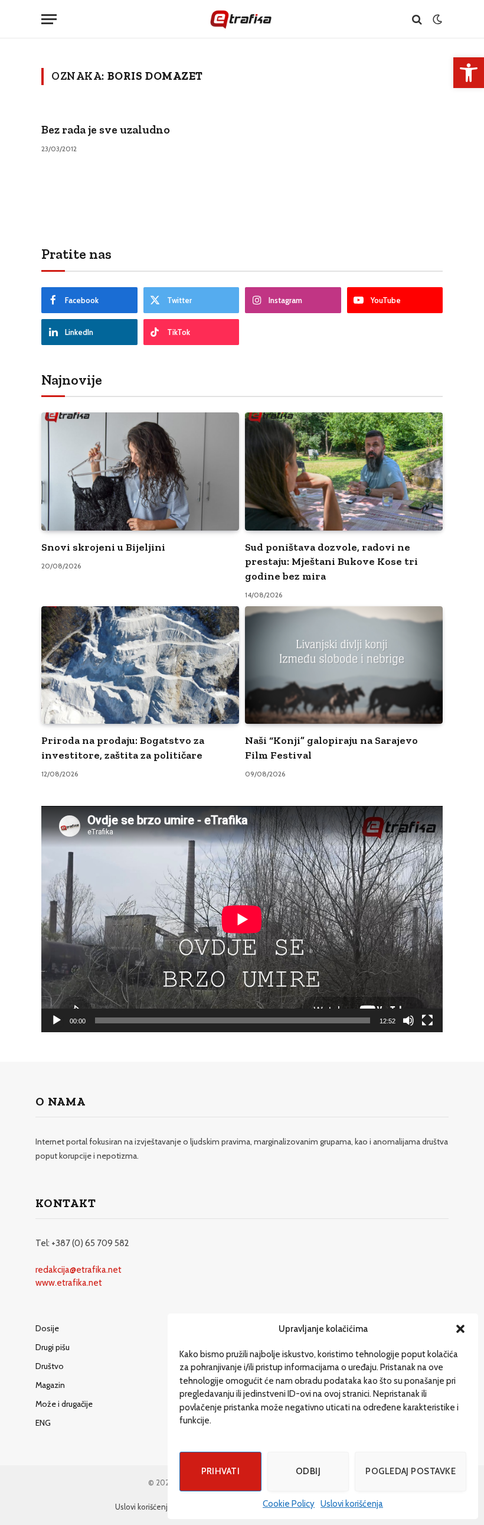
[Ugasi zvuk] (408, 1020)
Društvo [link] (49, 1366)
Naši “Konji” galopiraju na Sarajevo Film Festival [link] (331, 747)
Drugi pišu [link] (52, 1347)
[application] (242, 919)
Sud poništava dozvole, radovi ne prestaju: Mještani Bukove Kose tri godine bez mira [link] (331, 562)
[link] (468, 72)
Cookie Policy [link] (289, 1503)
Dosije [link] (47, 1328)
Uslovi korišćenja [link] (352, 1503)
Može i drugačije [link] (64, 1404)
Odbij (308, 1471)
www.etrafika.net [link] (68, 1282)
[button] (460, 1329)
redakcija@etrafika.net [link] (78, 1269)
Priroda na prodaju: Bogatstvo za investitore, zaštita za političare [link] (122, 747)
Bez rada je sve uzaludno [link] (105, 129)
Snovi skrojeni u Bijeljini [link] (103, 547)
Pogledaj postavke (410, 1471)
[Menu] (49, 19)
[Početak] (57, 1020)
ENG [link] (43, 1422)
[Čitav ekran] (427, 1020)
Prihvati (220, 1471)
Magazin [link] (50, 1385)
